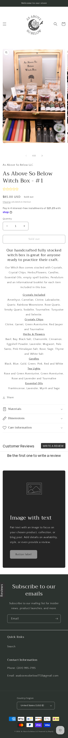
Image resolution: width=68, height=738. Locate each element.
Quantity (7, 218)
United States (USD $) (32, 705)
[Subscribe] (57, 618)
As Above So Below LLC (29, 731)
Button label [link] (23, 554)
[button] (5, 24)
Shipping (7, 202)
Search (11, 646)
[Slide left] (26, 156)
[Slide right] (42, 156)
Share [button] (10, 397)
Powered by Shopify (46, 731)
